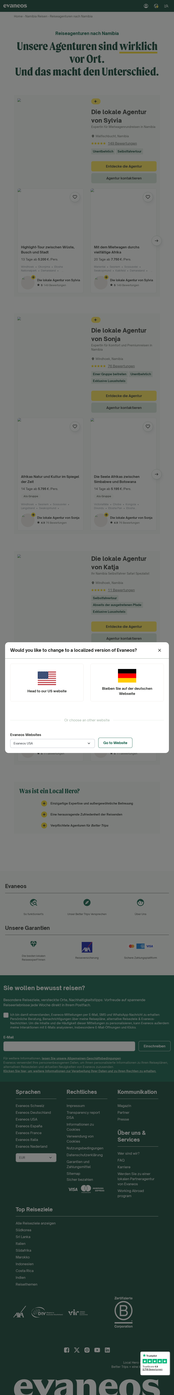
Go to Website (115, 743)
